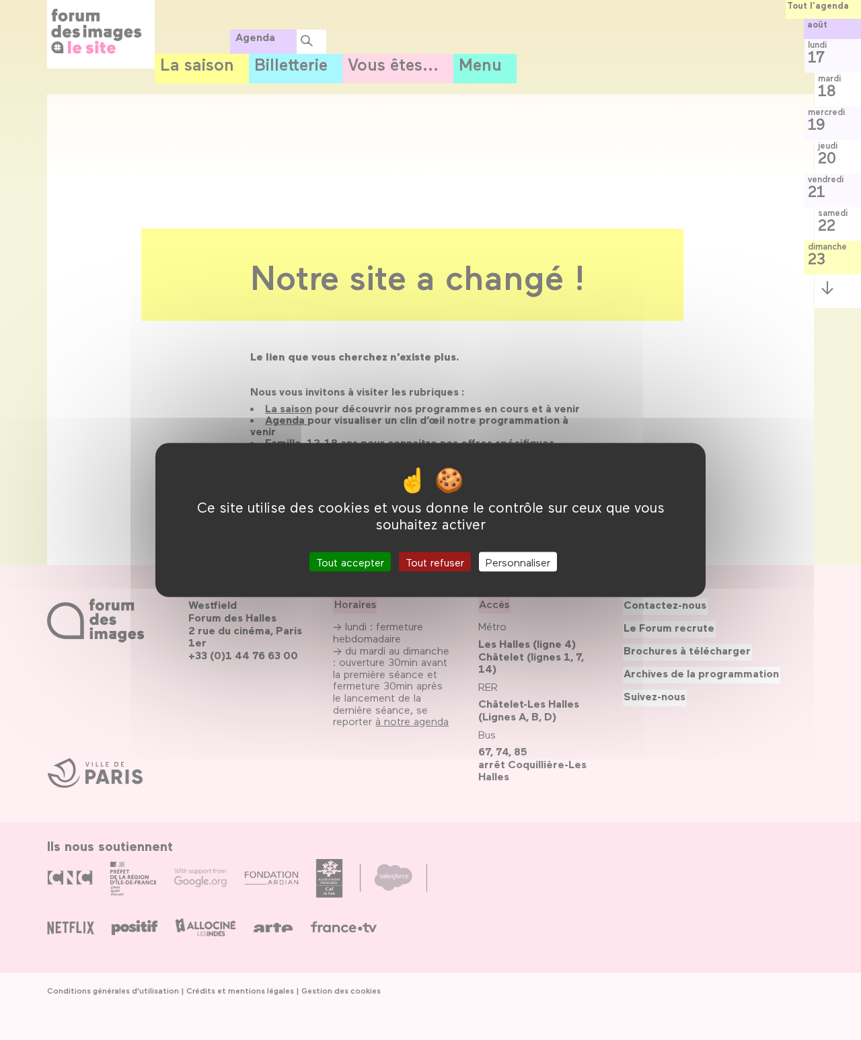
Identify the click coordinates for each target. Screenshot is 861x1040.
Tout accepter (350, 561)
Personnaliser (518, 561)
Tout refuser (435, 561)
